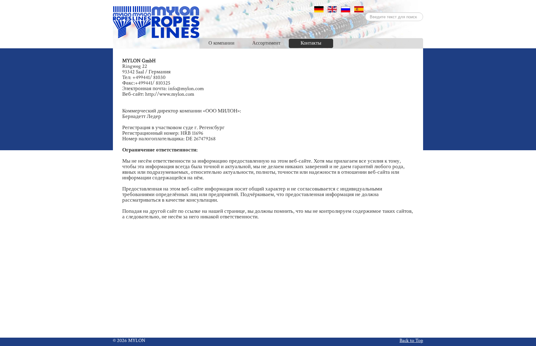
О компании (221, 43)
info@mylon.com (186, 88)
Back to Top (411, 340)
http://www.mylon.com (169, 94)
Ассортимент (266, 43)
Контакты (311, 43)
